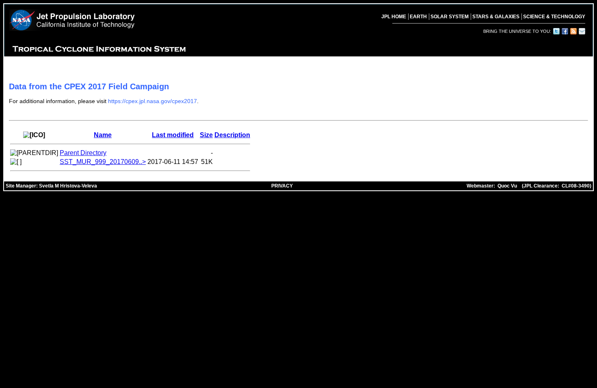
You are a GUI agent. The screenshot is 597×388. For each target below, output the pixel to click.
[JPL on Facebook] (564, 31)
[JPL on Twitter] (556, 31)
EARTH (418, 16)
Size (206, 134)
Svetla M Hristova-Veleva (68, 186)
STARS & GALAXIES (495, 16)
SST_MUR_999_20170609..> (103, 161)
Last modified (173, 134)
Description (232, 134)
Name (103, 134)
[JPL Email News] (581, 31)
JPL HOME (393, 16)
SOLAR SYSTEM (449, 16)
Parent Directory (83, 152)
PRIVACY (282, 186)
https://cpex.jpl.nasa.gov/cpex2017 (152, 101)
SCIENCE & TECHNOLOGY (554, 16)
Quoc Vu (507, 186)
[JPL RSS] (573, 31)
